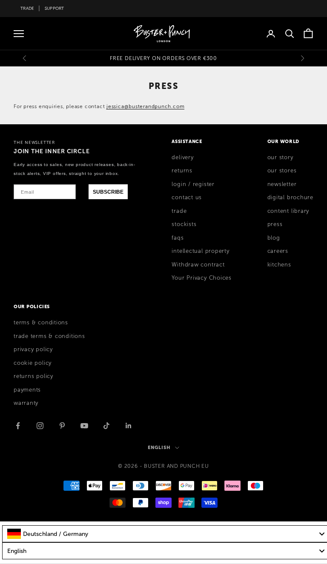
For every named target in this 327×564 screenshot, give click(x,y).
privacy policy (33, 349)
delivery (182, 157)
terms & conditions (41, 323)
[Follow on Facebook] (18, 425)
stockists (184, 224)
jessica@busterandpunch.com (145, 106)
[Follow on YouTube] (84, 425)
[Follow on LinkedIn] (128, 425)
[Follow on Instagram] (40, 425)
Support (54, 8)
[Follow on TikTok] (106, 425)
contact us (187, 197)
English (159, 447)
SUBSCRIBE (108, 192)
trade (179, 211)
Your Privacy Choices (202, 278)
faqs (178, 238)
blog (273, 238)
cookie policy (33, 363)
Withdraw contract (198, 265)
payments (27, 390)
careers (277, 251)
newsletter (282, 184)
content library (288, 211)
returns (182, 171)
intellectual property (200, 251)
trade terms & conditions (49, 336)
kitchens (279, 265)
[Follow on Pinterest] (62, 425)
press (275, 224)
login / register (193, 184)
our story (280, 157)
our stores (282, 171)
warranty (26, 403)
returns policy (33, 376)
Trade (27, 8)
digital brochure (290, 197)
